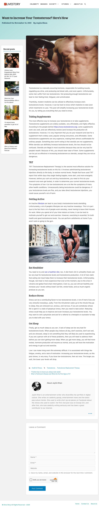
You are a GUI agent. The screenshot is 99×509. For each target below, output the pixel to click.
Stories (65, 4)
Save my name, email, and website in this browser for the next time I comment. (62, 473)
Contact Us (85, 504)
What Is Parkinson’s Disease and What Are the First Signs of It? (50, 374)
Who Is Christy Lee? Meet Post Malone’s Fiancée (10, 148)
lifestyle (41, 203)
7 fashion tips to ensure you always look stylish (46, 372)
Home (77, 504)
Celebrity (34, 4)
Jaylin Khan (41, 22)
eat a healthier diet (52, 272)
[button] (85, 4)
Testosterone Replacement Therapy (68, 368)
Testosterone (51, 368)
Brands (44, 4)
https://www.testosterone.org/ (65, 127)
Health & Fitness (37, 368)
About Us (78, 4)
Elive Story (7, 505)
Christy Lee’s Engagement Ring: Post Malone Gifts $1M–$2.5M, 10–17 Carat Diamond (11, 74)
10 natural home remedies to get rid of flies (11, 124)
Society (52, 4)
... (90, 412)
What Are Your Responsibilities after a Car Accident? (11, 100)
